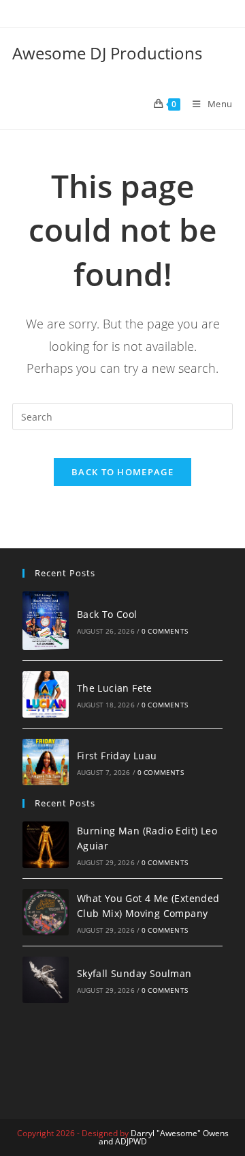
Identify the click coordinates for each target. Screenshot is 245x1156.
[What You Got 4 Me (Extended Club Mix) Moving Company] (45, 912)
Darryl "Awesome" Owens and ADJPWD (164, 1137)
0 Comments (165, 631)
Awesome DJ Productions (107, 53)
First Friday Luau (117, 755)
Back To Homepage (122, 472)
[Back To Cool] (45, 620)
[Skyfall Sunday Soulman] (45, 980)
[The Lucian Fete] (45, 694)
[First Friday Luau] (45, 762)
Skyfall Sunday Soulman (134, 973)
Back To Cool (107, 614)
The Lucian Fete (114, 687)
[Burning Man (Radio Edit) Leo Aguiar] (45, 844)
